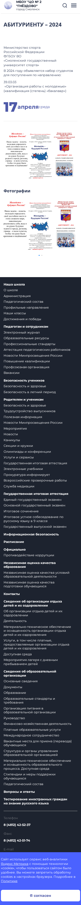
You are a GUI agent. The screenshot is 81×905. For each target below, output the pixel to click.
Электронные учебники (23, 469)
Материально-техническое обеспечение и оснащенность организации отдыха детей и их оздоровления (37, 631)
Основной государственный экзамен (34, 505)
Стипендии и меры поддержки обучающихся (30, 776)
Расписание (14, 542)
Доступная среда (18, 654)
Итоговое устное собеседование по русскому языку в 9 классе (33, 519)
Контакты (12, 594)
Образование (15, 693)
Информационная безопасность (31, 534)
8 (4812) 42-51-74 (17, 840)
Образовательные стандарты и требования (29, 701)
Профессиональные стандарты (29, 344)
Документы (13, 687)
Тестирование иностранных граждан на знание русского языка (35, 801)
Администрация (17, 296)
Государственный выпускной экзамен (35, 527)
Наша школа (14, 284)
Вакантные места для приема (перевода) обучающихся (38, 743)
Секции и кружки (18, 446)
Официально (15, 550)
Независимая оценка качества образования (30, 565)
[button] (65, 5)
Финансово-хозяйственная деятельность (37, 724)
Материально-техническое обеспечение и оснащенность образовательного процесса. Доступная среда (37, 765)
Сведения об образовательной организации (30, 674)
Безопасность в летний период (30, 392)
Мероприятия (15, 428)
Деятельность (15, 621)
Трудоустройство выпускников (30, 411)
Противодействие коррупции (29, 555)
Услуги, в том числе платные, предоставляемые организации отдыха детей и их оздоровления (36, 644)
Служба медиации (19, 486)
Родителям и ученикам (23, 400)
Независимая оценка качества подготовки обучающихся (29, 584)
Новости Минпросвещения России (33, 355)
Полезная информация (23, 417)
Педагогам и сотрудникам (26, 327)
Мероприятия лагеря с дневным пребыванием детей (31, 662)
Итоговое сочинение (21, 511)
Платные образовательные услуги (32, 730)
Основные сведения (21, 681)
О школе (11, 290)
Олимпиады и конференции (27, 452)
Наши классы (15, 313)
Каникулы (12, 440)
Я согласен (40, 895)
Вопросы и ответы (19, 792)
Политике (9, 881)
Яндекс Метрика (14, 864)
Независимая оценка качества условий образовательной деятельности (37, 575)
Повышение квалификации (27, 361)
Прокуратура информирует (27, 475)
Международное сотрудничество (31, 735)
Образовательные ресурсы (26, 338)
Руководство (14, 718)
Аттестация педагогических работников (37, 350)
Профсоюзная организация (26, 367)
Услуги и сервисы (19, 457)
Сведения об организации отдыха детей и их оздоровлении (33, 603)
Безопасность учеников (24, 380)
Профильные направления (26, 307)
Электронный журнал (22, 332)
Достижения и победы (22, 319)
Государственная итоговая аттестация (35, 463)
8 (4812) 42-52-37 (17, 825)
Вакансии (12, 373)
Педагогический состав (23, 302)
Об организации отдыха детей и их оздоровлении (33, 613)
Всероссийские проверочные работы (35, 480)
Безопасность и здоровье (25, 386)
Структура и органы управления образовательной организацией (31, 753)
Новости (11, 434)
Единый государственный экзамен (32, 500)
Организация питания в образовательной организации (30, 710)
